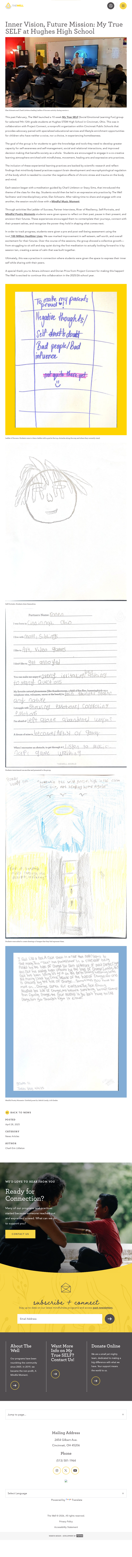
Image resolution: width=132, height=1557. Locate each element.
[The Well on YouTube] (75, 1471)
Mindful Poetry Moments (20, 214)
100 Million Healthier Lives (26, 236)
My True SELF (70, 117)
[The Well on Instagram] (57, 1471)
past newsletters (103, 1307)
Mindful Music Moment (65, 201)
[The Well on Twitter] (66, 1471)
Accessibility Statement (66, 1527)
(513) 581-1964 (66, 1460)
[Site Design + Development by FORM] (66, 1536)
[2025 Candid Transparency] (66, 1481)
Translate (77, 1499)
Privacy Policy (66, 1521)
